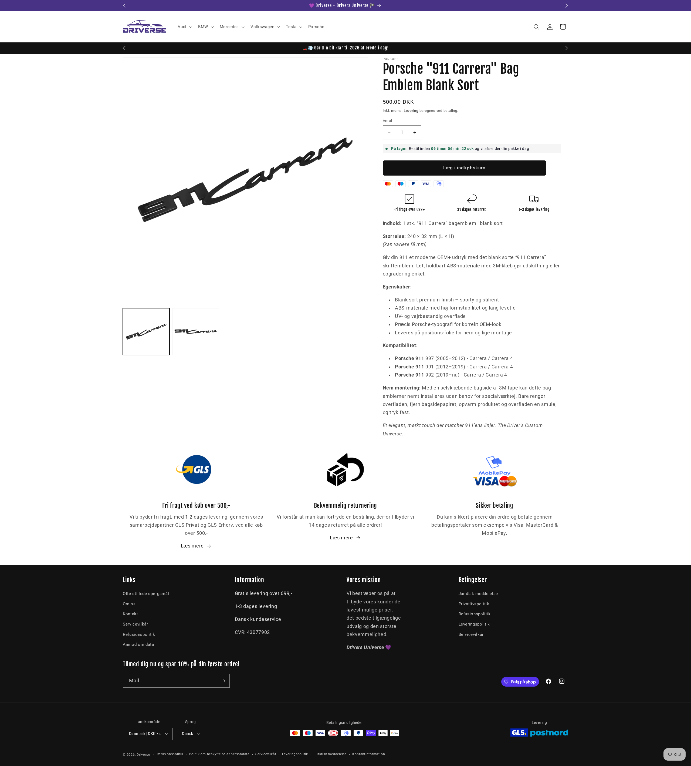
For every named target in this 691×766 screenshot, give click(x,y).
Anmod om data (138, 644)
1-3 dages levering (256, 606)
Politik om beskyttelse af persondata (219, 754)
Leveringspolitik (474, 624)
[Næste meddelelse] (567, 5)
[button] (184, 27)
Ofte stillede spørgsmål (146, 593)
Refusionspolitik (139, 634)
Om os (129, 604)
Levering (411, 111)
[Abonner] (222, 681)
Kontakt (130, 614)
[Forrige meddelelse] (124, 5)
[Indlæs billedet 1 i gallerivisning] (146, 331)
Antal (387, 121)
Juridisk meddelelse (478, 593)
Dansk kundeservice (258, 619)
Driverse (143, 755)
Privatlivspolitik (474, 604)
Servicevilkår (135, 624)
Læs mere (192, 546)
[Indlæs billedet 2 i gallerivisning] (195, 331)
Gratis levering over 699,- (263, 593)
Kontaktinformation (368, 754)
